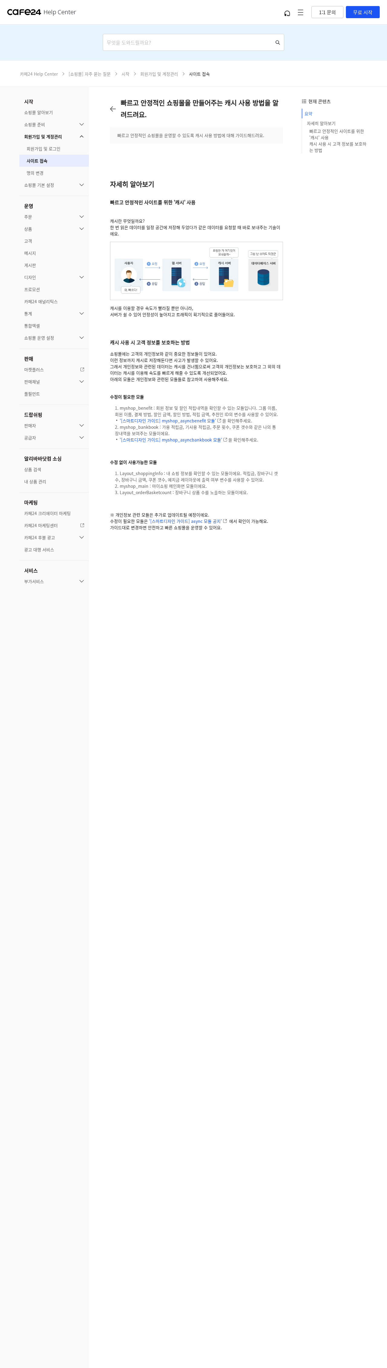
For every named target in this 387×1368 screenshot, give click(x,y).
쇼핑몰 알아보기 (38, 112)
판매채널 (32, 382)
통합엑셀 (32, 326)
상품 (28, 229)
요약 (308, 113)
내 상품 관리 (35, 481)
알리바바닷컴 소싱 (43, 458)
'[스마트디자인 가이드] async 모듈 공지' (185, 521)
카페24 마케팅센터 (41, 525)
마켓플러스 (34, 369)
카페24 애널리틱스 (41, 301)
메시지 (30, 253)
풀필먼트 (32, 394)
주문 (28, 217)
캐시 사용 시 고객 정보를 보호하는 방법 (337, 147)
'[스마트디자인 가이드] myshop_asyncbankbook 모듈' (171, 440)
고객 (28, 241)
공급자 (30, 438)
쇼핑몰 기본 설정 (39, 185)
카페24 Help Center (39, 74)
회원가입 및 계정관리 (43, 136)
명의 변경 (35, 173)
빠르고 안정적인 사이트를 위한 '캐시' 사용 (336, 134)
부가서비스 (34, 581)
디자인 (30, 277)
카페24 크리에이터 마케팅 (47, 513)
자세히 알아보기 (321, 123)
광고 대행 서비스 (39, 549)
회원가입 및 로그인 (43, 149)
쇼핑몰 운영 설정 (39, 338)
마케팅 (31, 502)
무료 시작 (362, 12)
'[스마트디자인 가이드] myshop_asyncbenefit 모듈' (168, 421)
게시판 (30, 265)
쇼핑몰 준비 (34, 124)
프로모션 (32, 289)
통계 (28, 313)
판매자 (30, 425)
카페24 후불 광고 (39, 537)
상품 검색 (32, 469)
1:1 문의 (327, 12)
